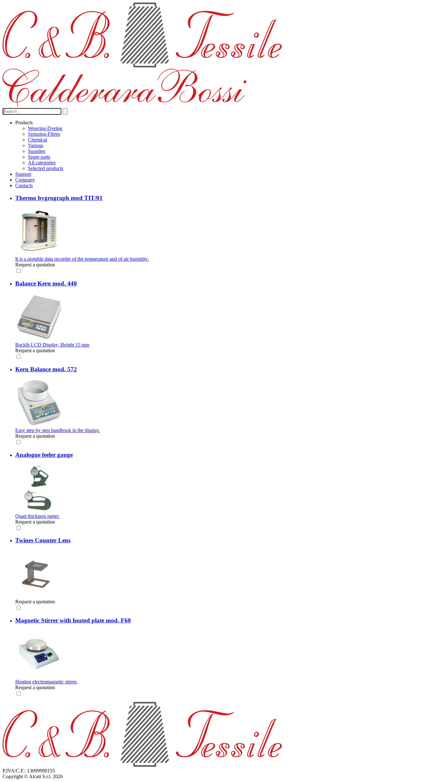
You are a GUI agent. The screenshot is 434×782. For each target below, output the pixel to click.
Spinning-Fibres (44, 134)
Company (25, 179)
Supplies (36, 151)
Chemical (37, 139)
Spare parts (39, 157)
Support (23, 174)
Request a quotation (35, 264)
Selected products (45, 168)
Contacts (24, 185)
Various (35, 145)
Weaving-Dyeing (45, 128)
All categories (42, 162)
